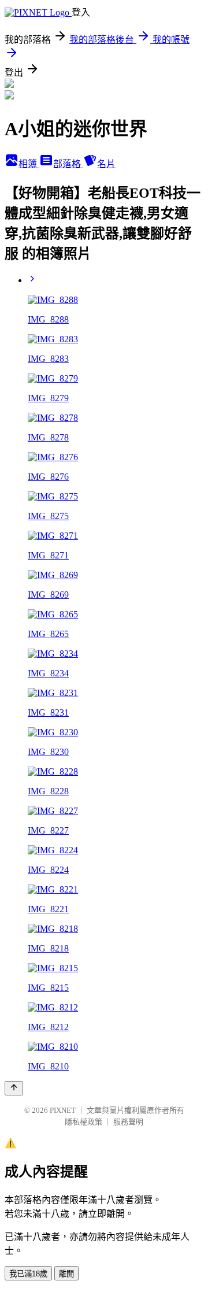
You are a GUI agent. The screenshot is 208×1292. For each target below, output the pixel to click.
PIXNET (63, 1110)
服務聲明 (128, 1121)
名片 (106, 164)
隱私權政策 (83, 1121)
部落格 (68, 164)
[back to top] (14, 1088)
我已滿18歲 (28, 1273)
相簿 (28, 164)
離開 (66, 1273)
